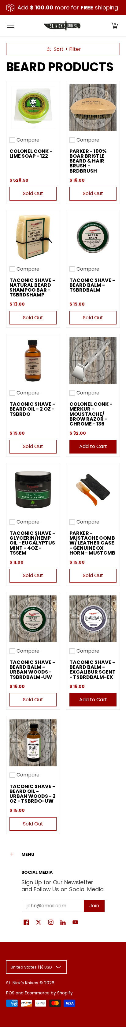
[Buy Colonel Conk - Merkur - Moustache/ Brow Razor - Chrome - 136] (93, 360)
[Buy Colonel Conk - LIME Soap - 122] (33, 107)
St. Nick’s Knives (22, 983)
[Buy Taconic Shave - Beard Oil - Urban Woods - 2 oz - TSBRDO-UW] (33, 742)
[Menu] (10, 26)
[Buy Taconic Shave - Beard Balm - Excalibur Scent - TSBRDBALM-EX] (93, 618)
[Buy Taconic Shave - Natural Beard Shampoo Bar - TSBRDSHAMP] (33, 236)
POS (10, 993)
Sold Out (33, 193)
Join (94, 905)
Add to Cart (93, 446)
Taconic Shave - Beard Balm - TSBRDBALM (92, 285)
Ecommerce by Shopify (49, 993)
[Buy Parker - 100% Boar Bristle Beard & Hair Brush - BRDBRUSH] (93, 107)
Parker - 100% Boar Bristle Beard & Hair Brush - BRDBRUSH (88, 161)
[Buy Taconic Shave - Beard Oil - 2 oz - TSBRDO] (33, 360)
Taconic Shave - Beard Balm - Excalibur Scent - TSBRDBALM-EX (92, 670)
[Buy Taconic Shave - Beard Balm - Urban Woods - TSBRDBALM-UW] (33, 618)
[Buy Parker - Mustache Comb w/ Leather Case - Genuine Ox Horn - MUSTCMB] (93, 489)
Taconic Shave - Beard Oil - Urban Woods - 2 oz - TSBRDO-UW (32, 794)
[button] (114, 26)
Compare (28, 140)
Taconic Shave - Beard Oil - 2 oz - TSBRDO (32, 409)
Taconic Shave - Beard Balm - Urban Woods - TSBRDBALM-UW (32, 670)
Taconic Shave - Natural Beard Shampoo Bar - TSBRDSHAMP (32, 288)
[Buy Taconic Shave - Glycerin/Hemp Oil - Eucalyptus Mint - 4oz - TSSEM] (33, 489)
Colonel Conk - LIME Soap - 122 (30, 153)
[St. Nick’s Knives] (62, 25)
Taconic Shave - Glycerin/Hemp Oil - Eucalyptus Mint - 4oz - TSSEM (32, 543)
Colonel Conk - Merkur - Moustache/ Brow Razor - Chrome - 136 (90, 414)
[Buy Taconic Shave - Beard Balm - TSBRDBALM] (93, 236)
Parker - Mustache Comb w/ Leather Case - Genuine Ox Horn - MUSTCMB (92, 543)
